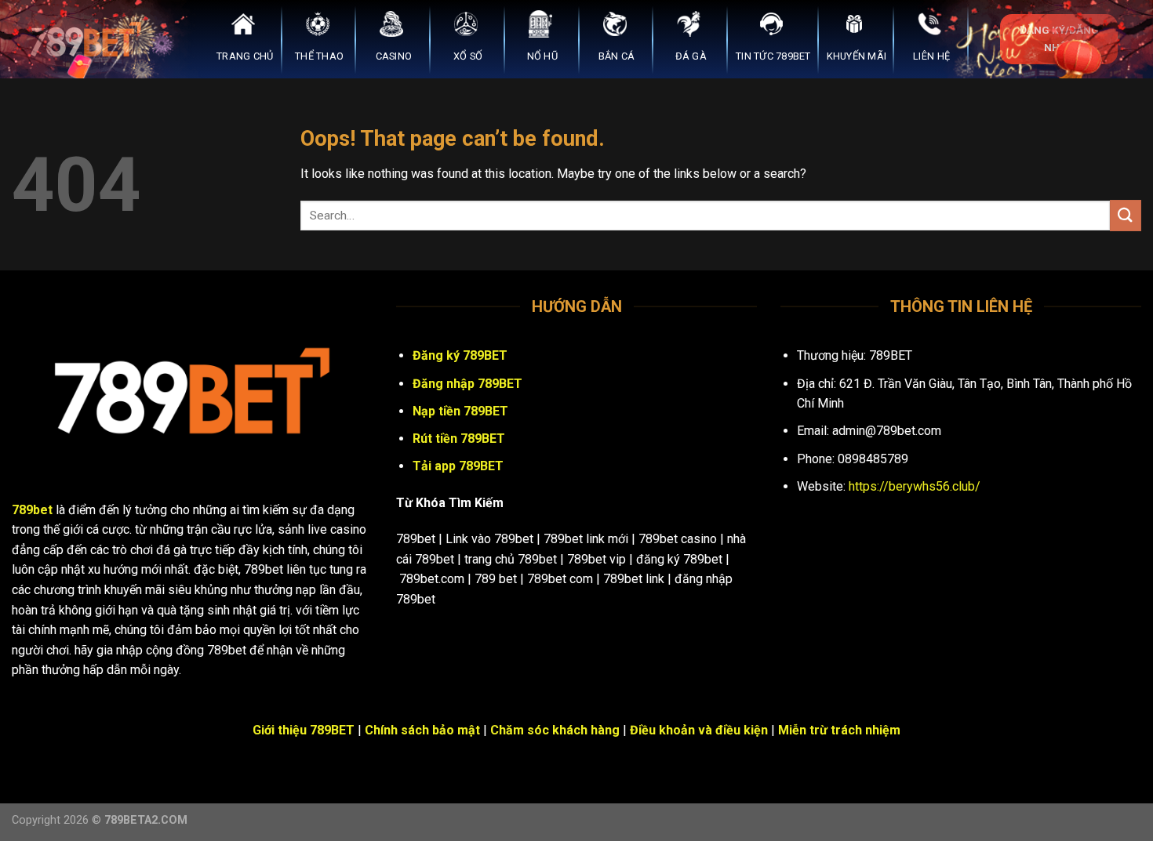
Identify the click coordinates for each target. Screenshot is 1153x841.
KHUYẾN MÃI (857, 56)
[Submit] (1125, 215)
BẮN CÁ (616, 56)
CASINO (394, 56)
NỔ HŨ (542, 56)
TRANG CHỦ (244, 56)
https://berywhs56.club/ (914, 486)
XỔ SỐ (467, 56)
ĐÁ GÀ (691, 56)
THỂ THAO (319, 56)
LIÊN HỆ (931, 56)
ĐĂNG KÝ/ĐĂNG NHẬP (1059, 38)
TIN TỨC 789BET (773, 56)
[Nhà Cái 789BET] (90, 39)
